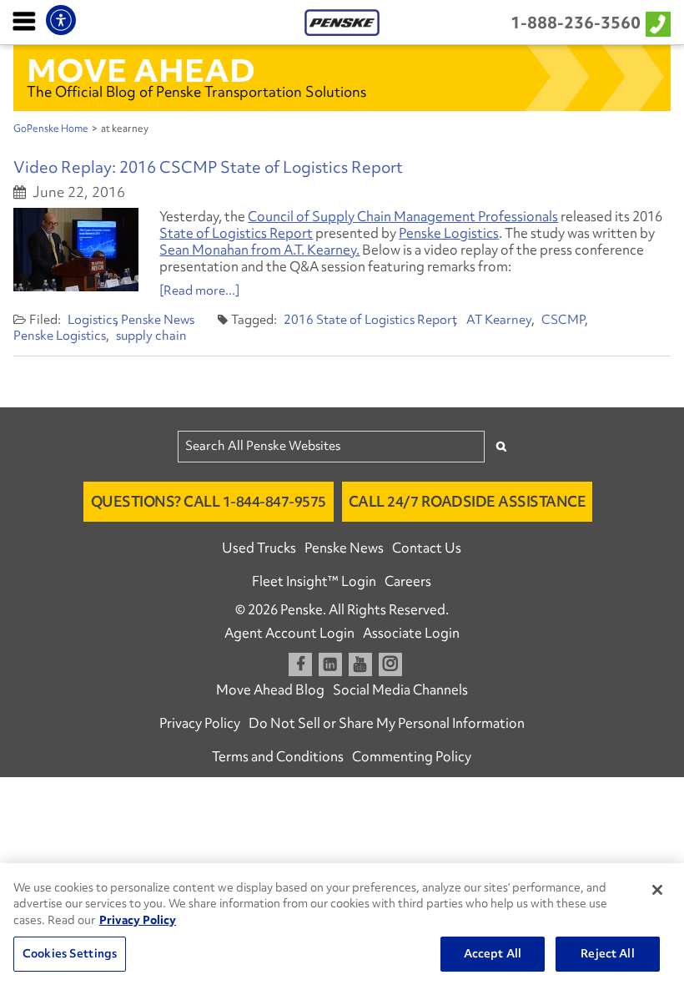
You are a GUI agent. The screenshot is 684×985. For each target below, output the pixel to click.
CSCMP (563, 319)
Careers (408, 581)
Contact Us (426, 547)
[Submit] (501, 446)
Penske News (157, 319)
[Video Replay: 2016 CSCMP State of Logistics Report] (75, 249)
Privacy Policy (199, 723)
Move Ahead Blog (270, 689)
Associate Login (411, 633)
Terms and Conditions (278, 756)
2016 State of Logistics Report (370, 319)
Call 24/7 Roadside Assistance (467, 501)
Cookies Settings (70, 953)
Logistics (93, 319)
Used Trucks (259, 547)
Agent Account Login (289, 633)
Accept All (492, 953)
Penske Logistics (449, 233)
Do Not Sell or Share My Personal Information (387, 723)
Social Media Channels (400, 689)
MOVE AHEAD (141, 70)
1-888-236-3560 (575, 22)
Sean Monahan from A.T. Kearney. (259, 249)
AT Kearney (498, 319)
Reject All (607, 953)
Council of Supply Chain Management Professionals (403, 216)
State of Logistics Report (236, 233)
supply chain (151, 335)
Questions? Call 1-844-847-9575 (208, 501)
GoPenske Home (50, 128)
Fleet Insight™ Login (314, 581)
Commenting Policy (411, 756)
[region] (342, 924)
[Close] (657, 889)
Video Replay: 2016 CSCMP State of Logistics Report (208, 167)
